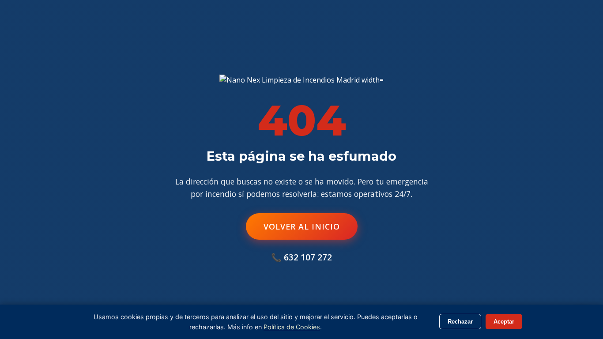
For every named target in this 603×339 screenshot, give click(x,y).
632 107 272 (308, 257)
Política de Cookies (292, 327)
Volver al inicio (302, 226)
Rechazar (460, 321)
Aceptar (504, 321)
